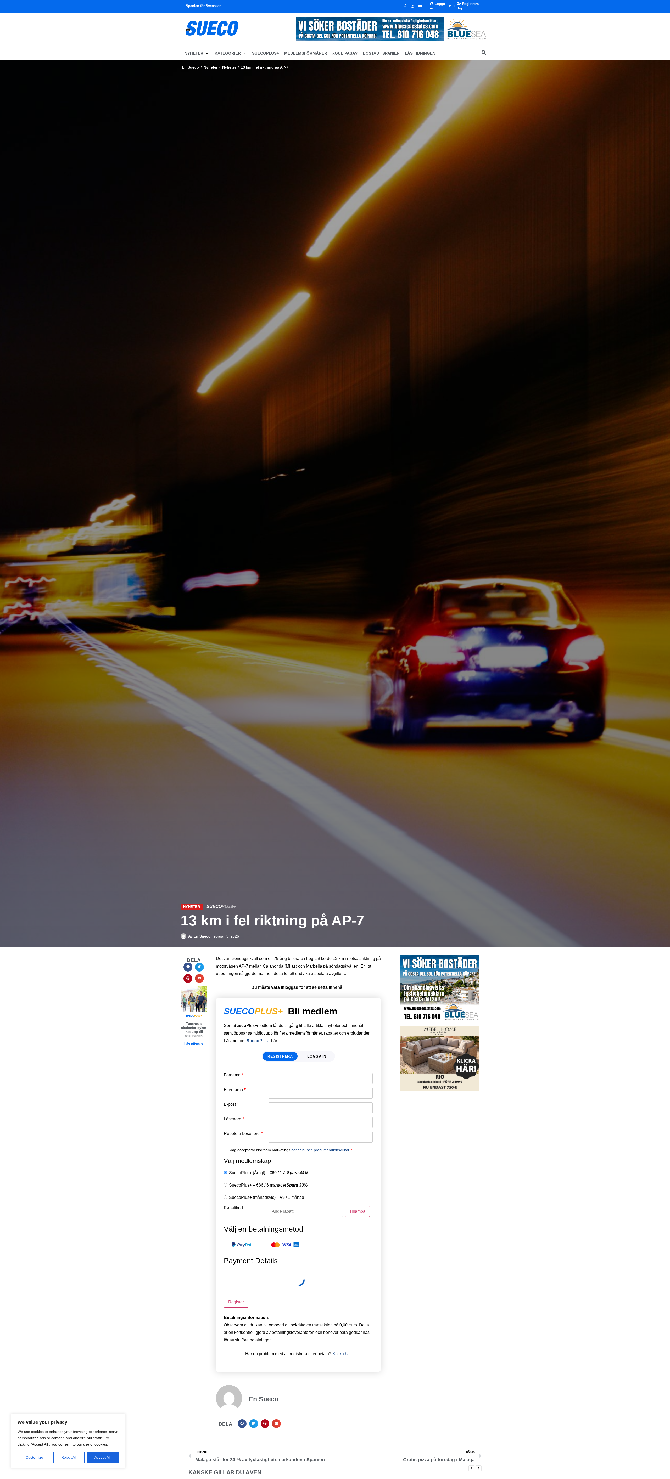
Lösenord (234, 1119)
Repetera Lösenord (243, 1134)
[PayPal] (241, 1245)
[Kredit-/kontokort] (285, 1245)
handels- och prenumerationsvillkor (320, 1150)
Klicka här (341, 1354)
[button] (197, 53)
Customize (34, 1457)
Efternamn (235, 1090)
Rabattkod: (234, 1208)
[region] (68, 1441)
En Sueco (190, 67)
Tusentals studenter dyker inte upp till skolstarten (193, 1030)
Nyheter (210, 67)
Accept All (102, 1457)
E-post (231, 1104)
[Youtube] (420, 6)
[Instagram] (413, 6)
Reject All (68, 1457)
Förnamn (233, 1075)
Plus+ (258, 1040)
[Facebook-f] (405, 6)
